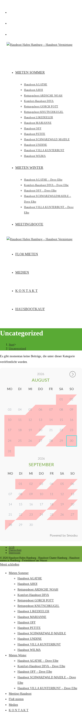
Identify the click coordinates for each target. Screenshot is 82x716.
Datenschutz (15, 550)
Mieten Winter (17, 655)
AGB (11, 547)
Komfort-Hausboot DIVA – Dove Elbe (41, 666)
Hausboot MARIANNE (31, 617)
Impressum (14, 552)
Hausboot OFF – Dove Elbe (34, 671)
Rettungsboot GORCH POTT (35, 600)
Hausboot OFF (26, 622)
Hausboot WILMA (29, 650)
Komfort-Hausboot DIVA (33, 595)
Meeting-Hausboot (20, 693)
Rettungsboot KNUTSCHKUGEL (38, 606)
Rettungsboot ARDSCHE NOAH (37, 589)
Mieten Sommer (19, 573)
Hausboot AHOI (27, 584)
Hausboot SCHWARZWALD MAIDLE (41, 633)
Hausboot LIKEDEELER (33, 611)
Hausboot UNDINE (29, 638)
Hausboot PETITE (29, 628)
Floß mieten (16, 699)
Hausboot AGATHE (29, 578)
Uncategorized (17, 348)
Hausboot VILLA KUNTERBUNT (39, 644)
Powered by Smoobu (64, 535)
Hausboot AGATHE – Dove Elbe (37, 660)
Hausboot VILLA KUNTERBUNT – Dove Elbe (47, 688)
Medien (13, 704)
